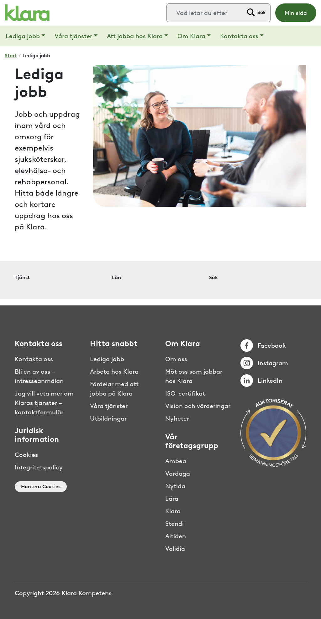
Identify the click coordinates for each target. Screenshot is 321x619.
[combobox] (205, 13)
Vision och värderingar (197, 406)
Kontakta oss (239, 36)
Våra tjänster (73, 36)
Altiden (175, 536)
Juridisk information (37, 435)
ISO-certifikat (185, 393)
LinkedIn (270, 380)
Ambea (175, 461)
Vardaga (177, 473)
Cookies (26, 454)
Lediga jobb (23, 36)
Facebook (272, 345)
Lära (171, 498)
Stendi (174, 523)
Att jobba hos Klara (135, 36)
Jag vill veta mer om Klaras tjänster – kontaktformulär (44, 403)
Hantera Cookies (41, 486)
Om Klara (191, 36)
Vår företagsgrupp (191, 441)
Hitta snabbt (113, 343)
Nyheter (177, 418)
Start (11, 56)
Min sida (296, 13)
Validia (175, 548)
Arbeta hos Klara (114, 371)
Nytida (175, 486)
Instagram (273, 363)
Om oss (176, 359)
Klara (173, 511)
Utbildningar (108, 418)
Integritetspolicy (39, 467)
